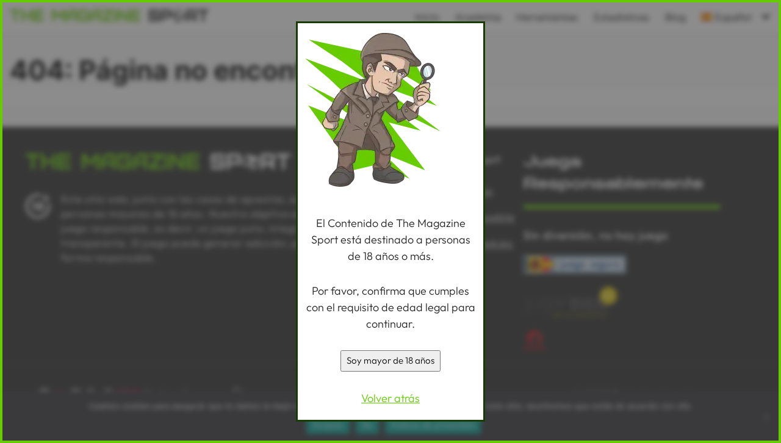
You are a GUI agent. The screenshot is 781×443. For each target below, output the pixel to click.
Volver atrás (390, 398)
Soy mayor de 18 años (390, 360)
